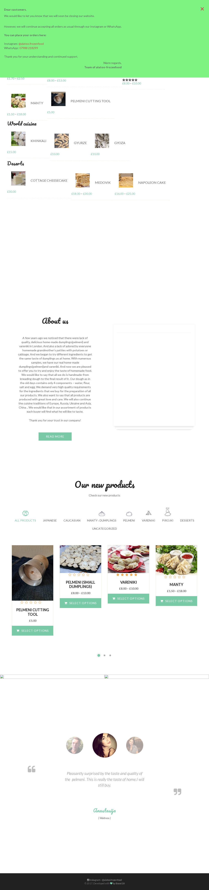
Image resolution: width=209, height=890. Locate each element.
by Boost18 (119, 883)
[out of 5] (32, 575)
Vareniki (128, 582)
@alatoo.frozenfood (31, 43)
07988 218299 (28, 48)
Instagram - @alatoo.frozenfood (105, 879)
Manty (176, 584)
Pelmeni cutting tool (32, 612)
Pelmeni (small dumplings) (80, 584)
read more (55, 436)
